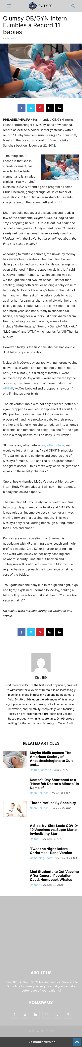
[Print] (59, 108)
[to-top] (77, 1040)
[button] (9, 6)
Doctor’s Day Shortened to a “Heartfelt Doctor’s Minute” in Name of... (54, 784)
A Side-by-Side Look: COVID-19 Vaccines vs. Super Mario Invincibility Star (54, 830)
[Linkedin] (36, 1014)
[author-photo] (41, 672)
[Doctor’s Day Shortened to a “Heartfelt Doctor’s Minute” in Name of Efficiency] (15, 787)
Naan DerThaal (39, 792)
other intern (52, 445)
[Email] (50, 108)
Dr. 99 (10, 38)
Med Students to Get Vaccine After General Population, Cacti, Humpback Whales (54, 876)
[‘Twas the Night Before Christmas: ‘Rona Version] (15, 856)
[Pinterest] (40, 108)
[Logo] (41, 961)
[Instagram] (25, 1014)
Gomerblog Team (41, 858)
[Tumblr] (57, 1014)
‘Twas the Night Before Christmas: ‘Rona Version (51, 851)
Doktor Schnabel (41, 769)
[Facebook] (21, 108)
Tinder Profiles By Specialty (53, 803)
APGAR (8, 388)
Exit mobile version (41, 1042)
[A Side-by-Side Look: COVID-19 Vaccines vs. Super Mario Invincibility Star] (15, 833)
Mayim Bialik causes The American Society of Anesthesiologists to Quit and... (51, 759)
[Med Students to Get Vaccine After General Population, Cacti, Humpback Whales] (15, 878)
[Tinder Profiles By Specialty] (15, 809)
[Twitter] (31, 108)
